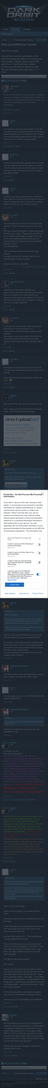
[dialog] (24, 544)
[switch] (38, 544)
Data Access (24, 593)
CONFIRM (14, 585)
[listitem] (24, 538)
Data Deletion (10, 593)
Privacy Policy (38, 593)
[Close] (43, 494)
